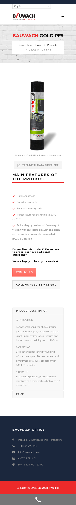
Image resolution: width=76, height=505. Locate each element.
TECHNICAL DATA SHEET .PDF (40, 165)
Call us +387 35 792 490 (36, 284)
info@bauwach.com (29, 452)
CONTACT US (24, 272)
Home (39, 44)
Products (52, 44)
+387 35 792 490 (27, 445)
